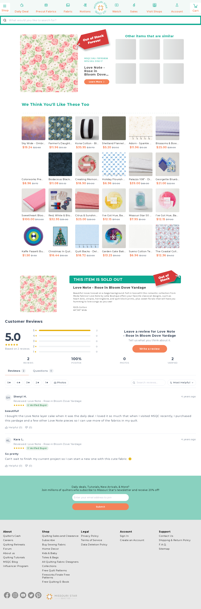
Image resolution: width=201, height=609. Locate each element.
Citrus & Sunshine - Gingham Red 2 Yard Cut (87, 215)
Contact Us (166, 536)
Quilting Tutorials (14, 557)
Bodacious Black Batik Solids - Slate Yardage (60, 179)
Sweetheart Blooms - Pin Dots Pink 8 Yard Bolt (33, 215)
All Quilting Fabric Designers (60, 561)
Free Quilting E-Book (55, 581)
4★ (18, 382)
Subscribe (48, 540)
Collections (49, 566)
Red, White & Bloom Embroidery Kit (60, 215)
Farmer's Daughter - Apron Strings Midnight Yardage (60, 143)
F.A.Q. (163, 544)
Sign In (124, 536)
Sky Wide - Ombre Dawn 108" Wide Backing (33, 143)
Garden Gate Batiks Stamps (114, 251)
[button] (5, 7)
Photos (61, 382)
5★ (9, 382)
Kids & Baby (49, 553)
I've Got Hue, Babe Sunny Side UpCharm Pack (114, 215)
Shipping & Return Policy (174, 540)
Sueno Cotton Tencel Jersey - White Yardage (141, 251)
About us (9, 553)
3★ (28, 382)
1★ (46, 382)
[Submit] (5, 20)
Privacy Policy (89, 536)
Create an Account (132, 540)
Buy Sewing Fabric (54, 544)
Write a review (149, 348)
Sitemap (164, 548)
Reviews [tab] (16, 370)
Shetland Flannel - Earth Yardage (114, 143)
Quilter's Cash (12, 536)
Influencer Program (15, 566)
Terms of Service (91, 540)
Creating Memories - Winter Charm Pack (87, 179)
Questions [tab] (42, 370)
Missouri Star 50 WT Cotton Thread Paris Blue (141, 215)
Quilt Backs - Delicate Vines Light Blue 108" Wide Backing (87, 251)
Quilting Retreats (14, 544)
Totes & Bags (50, 557)
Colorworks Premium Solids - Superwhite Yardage (33, 179)
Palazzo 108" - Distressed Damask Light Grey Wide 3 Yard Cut (141, 179)
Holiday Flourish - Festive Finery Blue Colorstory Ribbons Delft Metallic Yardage (114, 179)
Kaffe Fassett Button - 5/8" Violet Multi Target (33, 251)
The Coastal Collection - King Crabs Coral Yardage (167, 251)
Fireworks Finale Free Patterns (56, 576)
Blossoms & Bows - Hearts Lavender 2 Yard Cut (167, 143)
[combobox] (100, 20)
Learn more (95, 81)
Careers (8, 540)
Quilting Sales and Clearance (60, 536)
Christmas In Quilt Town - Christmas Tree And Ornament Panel (60, 251)
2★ (37, 382)
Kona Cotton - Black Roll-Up (87, 143)
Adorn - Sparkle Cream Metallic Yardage (141, 143)
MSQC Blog (10, 561)
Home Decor (50, 548)
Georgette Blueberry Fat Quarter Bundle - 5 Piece (167, 179)
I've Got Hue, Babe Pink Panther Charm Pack (167, 215)
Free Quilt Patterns (54, 570)
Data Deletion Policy (94, 544)
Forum (7, 548)
